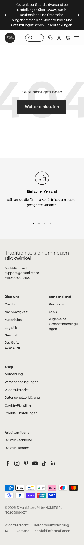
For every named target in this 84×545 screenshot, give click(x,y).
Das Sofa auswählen (13, 345)
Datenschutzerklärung (22, 397)
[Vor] (78, 15)
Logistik (11, 328)
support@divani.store (22, 273)
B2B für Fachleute (18, 440)
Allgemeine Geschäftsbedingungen (63, 324)
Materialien (13, 320)
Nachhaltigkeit (16, 312)
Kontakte (56, 304)
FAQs (53, 312)
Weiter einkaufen (42, 107)
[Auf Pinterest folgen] (26, 463)
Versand (23, 531)
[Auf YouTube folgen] (35, 463)
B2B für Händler (17, 448)
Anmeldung (14, 374)
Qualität (11, 304)
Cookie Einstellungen (21, 413)
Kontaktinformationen (52, 531)
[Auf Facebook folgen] (8, 463)
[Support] (50, 37)
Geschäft (12, 335)
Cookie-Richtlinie (18, 405)
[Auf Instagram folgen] (17, 463)
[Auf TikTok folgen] (44, 463)
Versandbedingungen (21, 382)
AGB (8, 531)
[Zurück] (5, 15)
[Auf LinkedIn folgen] (53, 463)
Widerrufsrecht (17, 390)
